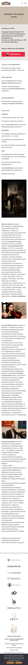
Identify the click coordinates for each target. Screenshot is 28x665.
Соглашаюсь (10, 662)
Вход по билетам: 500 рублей (13, 48)
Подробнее (19, 662)
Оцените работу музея (14, 636)
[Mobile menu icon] (25, 3)
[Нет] (26, 659)
